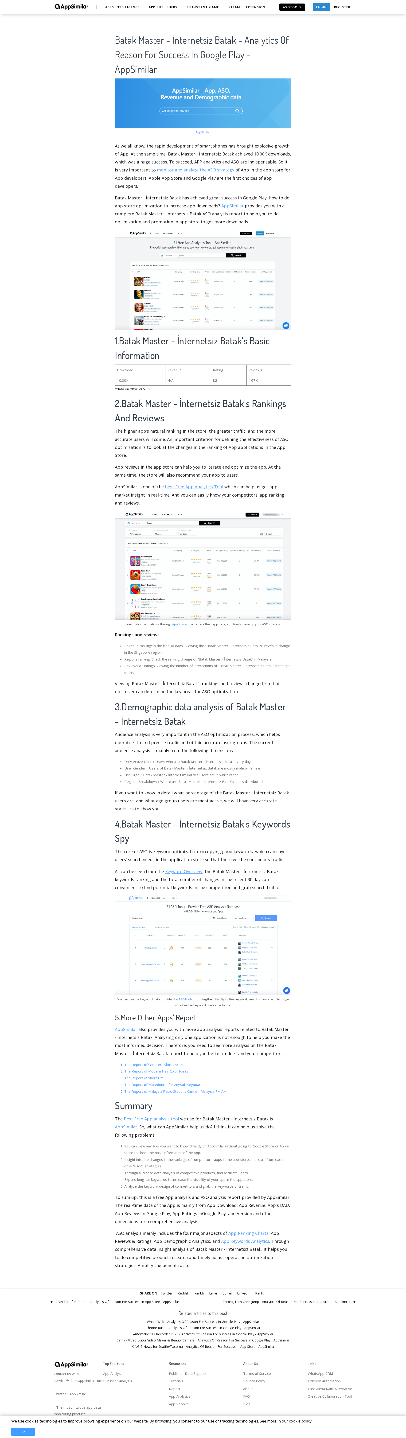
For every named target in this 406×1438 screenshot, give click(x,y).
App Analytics (179, 1396)
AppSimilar (203, 132)
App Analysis (113, 1373)
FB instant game (203, 7)
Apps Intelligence (122, 7)
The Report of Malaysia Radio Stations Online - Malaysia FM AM (175, 1091)
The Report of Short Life (144, 1078)
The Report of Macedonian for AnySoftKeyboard (163, 1084)
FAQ (246, 1396)
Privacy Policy (254, 1381)
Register (342, 7)
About (248, 1388)
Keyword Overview (183, 871)
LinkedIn (243, 1293)
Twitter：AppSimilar (70, 1393)
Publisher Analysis (117, 1381)
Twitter (166, 1293)
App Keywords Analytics (245, 1241)
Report (174, 1388)
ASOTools (185, 999)
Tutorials (176, 1381)
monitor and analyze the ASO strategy (195, 170)
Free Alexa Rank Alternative (330, 1388)
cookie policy (300, 1421)
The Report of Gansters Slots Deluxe (154, 1064)
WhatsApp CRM (320, 1373)
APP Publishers (163, 7)
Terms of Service (257, 1373)
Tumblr (198, 1293)
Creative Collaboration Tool (330, 1396)
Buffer (227, 1293)
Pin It (259, 1293)
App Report (178, 1404)
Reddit (182, 1293)
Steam (234, 7)
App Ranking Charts (248, 1233)
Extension (255, 7)
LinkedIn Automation (324, 1381)
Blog (246, 1404)
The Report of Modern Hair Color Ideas (156, 1071)
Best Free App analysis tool (151, 1119)
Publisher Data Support (188, 1373)
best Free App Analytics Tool (194, 487)
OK (23, 1431)
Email (213, 1293)
